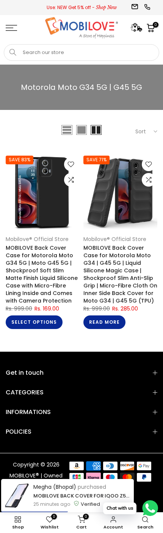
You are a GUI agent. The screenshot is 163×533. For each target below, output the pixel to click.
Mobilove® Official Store (37, 239)
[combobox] (81, 52)
